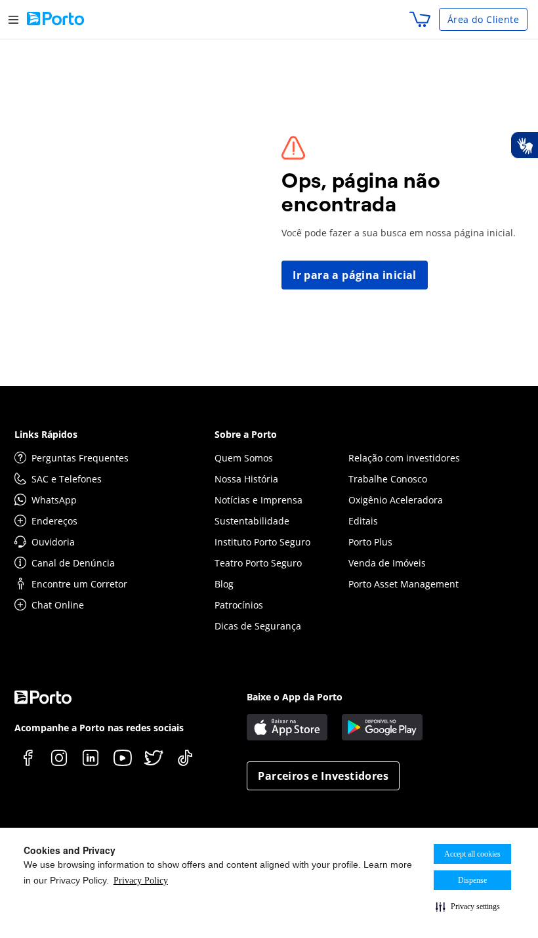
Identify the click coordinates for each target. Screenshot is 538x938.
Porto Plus (370, 542)
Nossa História (246, 479)
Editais (363, 521)
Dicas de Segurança (258, 626)
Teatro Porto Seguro (258, 563)
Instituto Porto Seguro (262, 542)
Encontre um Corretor (79, 584)
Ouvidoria (53, 542)
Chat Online (57, 605)
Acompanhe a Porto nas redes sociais (99, 727)
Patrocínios (239, 605)
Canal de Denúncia (73, 563)
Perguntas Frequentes (80, 458)
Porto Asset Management (403, 584)
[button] (468, 906)
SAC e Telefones (66, 479)
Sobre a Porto (246, 434)
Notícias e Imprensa (258, 500)
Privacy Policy (141, 880)
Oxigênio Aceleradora (395, 500)
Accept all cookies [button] (472, 854)
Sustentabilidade (252, 521)
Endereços (54, 521)
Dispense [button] (472, 880)
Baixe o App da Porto (294, 697)
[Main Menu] (13, 19)
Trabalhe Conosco (387, 479)
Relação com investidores (404, 458)
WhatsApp (54, 500)
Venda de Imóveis (387, 563)
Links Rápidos (45, 434)
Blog (224, 584)
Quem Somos (244, 458)
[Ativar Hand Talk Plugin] (524, 145)
